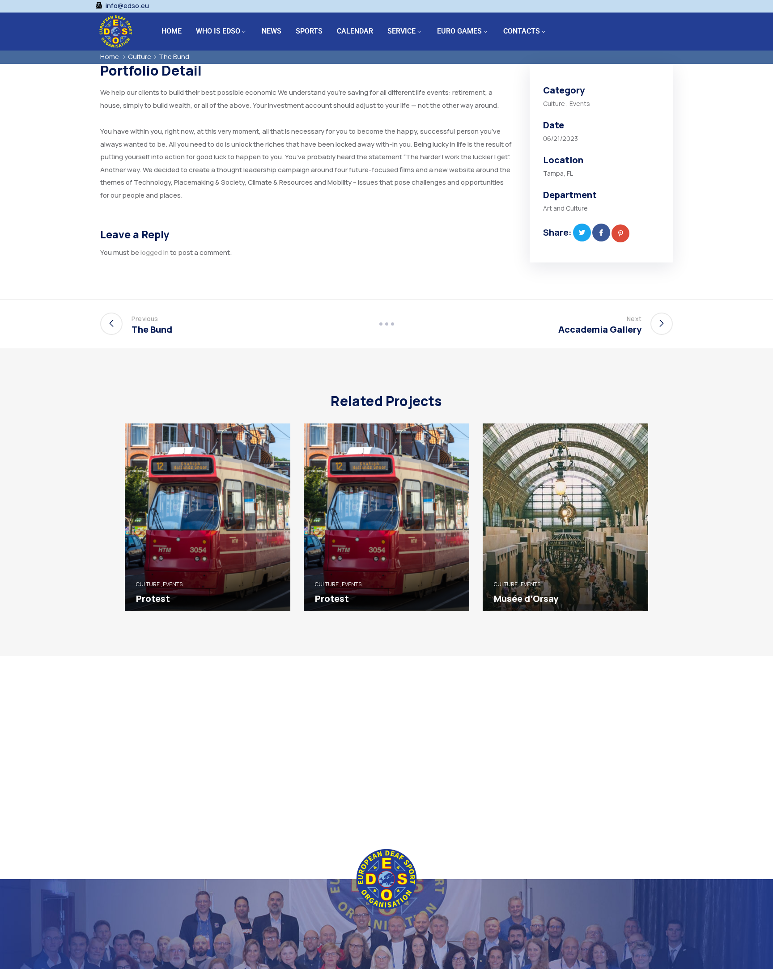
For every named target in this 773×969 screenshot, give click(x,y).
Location (563, 160)
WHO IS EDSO (218, 31)
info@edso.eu (127, 5)
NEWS (271, 31)
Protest (153, 598)
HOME (171, 31)
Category (564, 90)
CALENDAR (355, 31)
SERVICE (401, 31)
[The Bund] (582, 232)
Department (570, 195)
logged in (154, 252)
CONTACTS (521, 31)
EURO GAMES (459, 31)
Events (579, 103)
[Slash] (386, 324)
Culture (139, 56)
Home (109, 56)
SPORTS (309, 31)
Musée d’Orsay (526, 598)
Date (553, 125)
